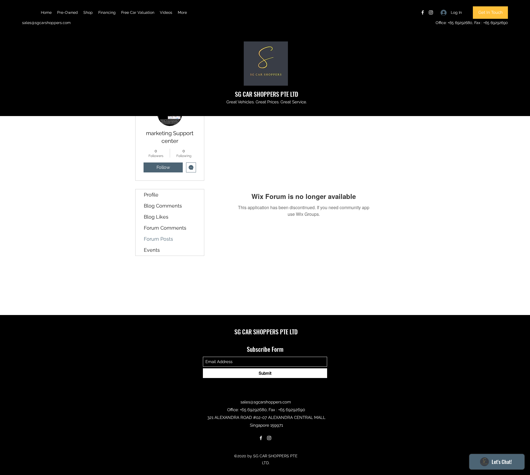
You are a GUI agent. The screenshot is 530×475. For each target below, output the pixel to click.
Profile (151, 195)
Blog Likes (156, 217)
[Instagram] (431, 12)
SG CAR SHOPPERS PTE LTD (266, 94)
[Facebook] (422, 12)
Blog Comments (163, 206)
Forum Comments (165, 228)
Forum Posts (158, 239)
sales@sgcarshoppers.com (46, 22)
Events (152, 250)
